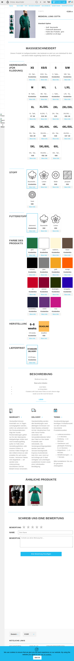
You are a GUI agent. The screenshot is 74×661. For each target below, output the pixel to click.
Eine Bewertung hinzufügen (41, 554)
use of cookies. (46, 654)
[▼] (2, 115)
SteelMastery (15, 2)
